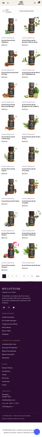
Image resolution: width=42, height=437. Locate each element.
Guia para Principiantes (9, 347)
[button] (16, 20)
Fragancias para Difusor (10, 324)
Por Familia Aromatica (9, 320)
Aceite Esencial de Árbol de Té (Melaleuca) (31, 73)
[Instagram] (9, 307)
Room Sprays (6, 327)
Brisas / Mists (6, 331)
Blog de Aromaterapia (9, 351)
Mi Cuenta (5, 378)
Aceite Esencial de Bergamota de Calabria (30, 105)
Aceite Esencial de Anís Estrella (10, 73)
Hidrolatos (5, 334)
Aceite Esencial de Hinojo (31, 265)
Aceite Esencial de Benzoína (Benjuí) (8, 105)
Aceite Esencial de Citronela (28, 170)
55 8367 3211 (6, 396)
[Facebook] (4, 307)
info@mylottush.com (8, 400)
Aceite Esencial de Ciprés (8, 170)
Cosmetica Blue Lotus (9, 344)
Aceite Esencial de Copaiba (28, 202)
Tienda (4, 374)
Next (38, 276)
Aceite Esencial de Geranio (8, 266)
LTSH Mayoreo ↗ (7, 406)
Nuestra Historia (7, 368)
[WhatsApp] (13, 307)
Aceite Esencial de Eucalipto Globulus (29, 234)
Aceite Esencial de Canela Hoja (8, 137)
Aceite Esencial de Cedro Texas (31, 137)
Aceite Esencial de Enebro (8, 234)
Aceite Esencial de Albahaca (8, 41)
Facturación (6, 381)
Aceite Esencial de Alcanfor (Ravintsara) (29, 41)
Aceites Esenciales (8, 38)
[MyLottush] (21, 3)
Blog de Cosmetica (8, 354)
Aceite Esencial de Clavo (10, 201)
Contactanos (6, 371)
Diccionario (5, 358)
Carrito (4, 385)
